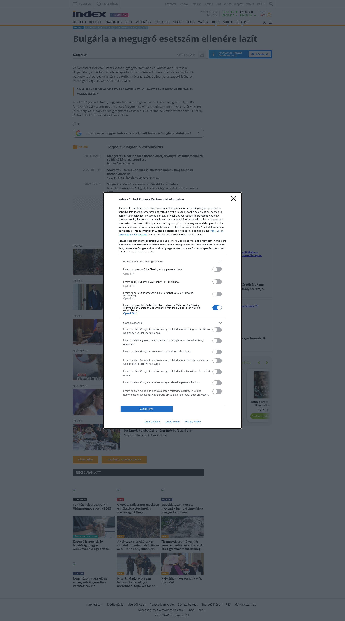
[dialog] (172, 310)
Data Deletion (152, 421)
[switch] (217, 269)
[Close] (234, 199)
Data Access (172, 421)
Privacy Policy (193, 421)
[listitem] (172, 261)
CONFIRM (146, 409)
